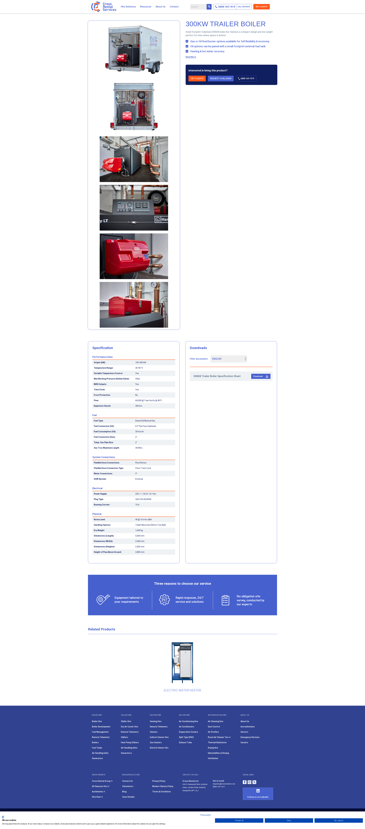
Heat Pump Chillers (130, 742)
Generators (97, 758)
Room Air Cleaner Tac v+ (219, 737)
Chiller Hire (126, 721)
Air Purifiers (213, 732)
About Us (161, 6)
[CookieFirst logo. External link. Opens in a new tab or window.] (3, 817)
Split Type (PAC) (186, 737)
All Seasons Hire (100, 786)
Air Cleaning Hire (215, 721)
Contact (174, 6)
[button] (128, 6)
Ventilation (213, 758)
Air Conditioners (186, 726)
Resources (145, 6)
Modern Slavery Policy (162, 786)
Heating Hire (155, 721)
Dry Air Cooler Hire (129, 726)
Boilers (95, 742)
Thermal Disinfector (217, 742)
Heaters (154, 732)
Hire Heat (96, 797)
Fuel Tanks (97, 748)
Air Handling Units (100, 753)
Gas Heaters (156, 742)
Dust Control (214, 726)
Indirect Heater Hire (159, 737)
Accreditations (248, 726)
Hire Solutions (128, 6)
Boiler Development (101, 726)
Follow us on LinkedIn (257, 797)
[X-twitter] (254, 782)
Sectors (244, 732)
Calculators (127, 786)
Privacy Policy (158, 781)
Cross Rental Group (101, 781)
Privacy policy (205, 815)
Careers (244, 742)
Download (258, 376)
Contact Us (127, 781)
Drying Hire (213, 748)
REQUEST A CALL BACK (220, 78)
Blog (124, 791)
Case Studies (128, 797)
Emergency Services (250, 737)
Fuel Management (100, 732)
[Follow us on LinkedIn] (258, 791)
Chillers (124, 737)
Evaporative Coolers (188, 732)
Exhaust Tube (185, 742)
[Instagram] (249, 782)
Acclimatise (97, 791)
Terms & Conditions (161, 791)
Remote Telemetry (101, 737)
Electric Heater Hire (159, 748)
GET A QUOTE (261, 7)
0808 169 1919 (247, 78)
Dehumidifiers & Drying (218, 753)
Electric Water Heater (182, 690)
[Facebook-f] (245, 782)
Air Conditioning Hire (188, 721)
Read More (191, 57)
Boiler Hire (97, 721)
